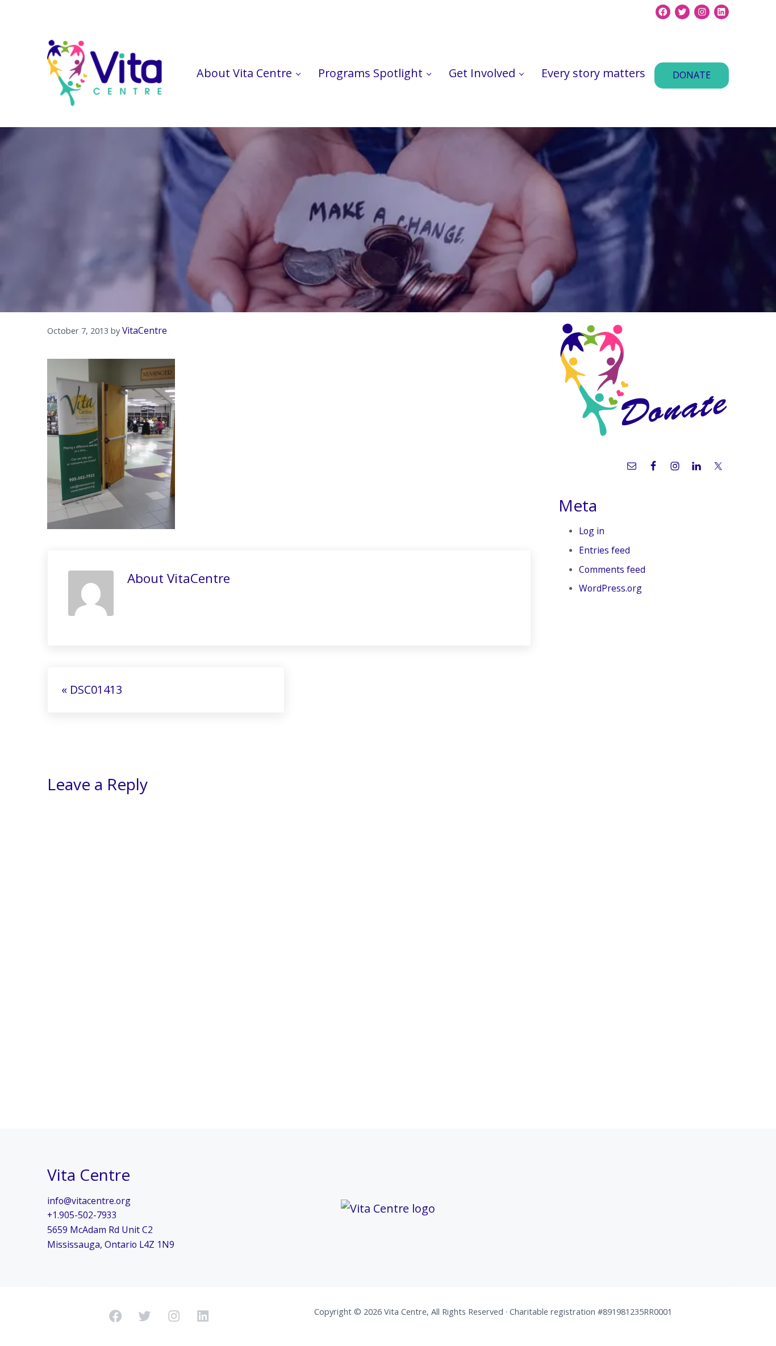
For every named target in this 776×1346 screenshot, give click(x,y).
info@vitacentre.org (89, 1200)
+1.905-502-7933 (82, 1215)
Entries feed (604, 550)
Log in (591, 531)
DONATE (692, 75)
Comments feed (612, 569)
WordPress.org (610, 588)
